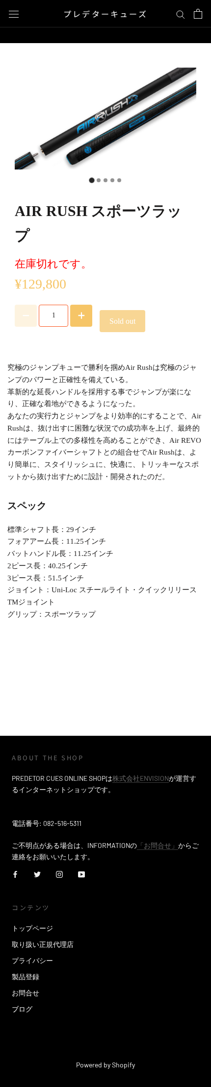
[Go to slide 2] (99, 180)
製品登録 (25, 976)
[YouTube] (81, 873)
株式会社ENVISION (140, 778)
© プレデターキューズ (105, 1051)
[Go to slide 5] (119, 180)
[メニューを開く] (14, 13)
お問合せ (25, 993)
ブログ (22, 1009)
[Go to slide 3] (105, 180)
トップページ (32, 928)
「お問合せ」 (157, 845)
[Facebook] (15, 873)
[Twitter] (37, 873)
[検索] (180, 14)
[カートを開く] (198, 14)
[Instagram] (59, 873)
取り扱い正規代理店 (43, 944)
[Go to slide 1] (91, 180)
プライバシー (32, 960)
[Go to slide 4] (112, 180)
